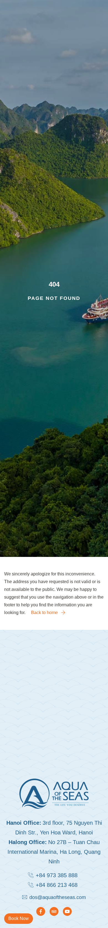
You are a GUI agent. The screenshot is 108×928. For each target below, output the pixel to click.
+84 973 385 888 (57, 875)
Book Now (18, 918)
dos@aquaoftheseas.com (57, 897)
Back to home (45, 612)
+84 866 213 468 (57, 885)
